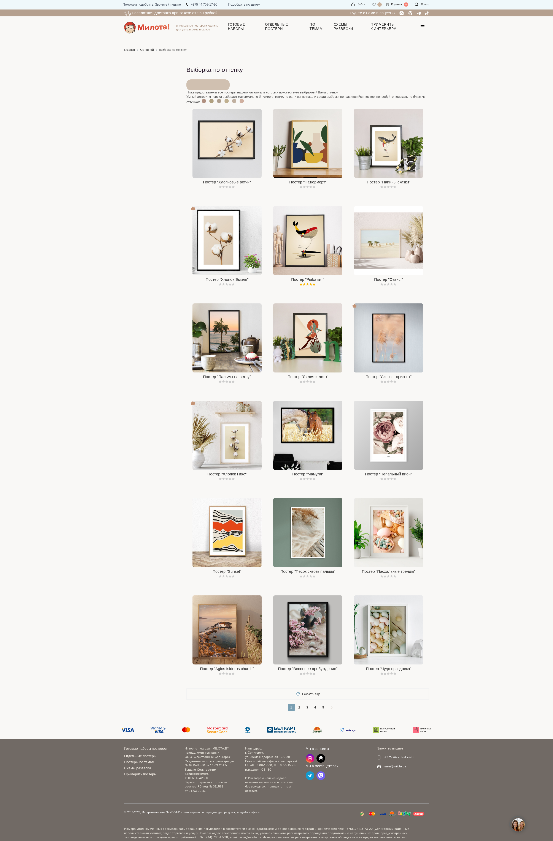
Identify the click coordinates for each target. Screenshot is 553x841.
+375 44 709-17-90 (398, 757)
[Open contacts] (518, 824)
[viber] (320, 775)
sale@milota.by (395, 766)
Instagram (310, 758)
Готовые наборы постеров (145, 748)
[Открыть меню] (422, 27)
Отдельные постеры (140, 756)
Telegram (310, 775)
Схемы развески (137, 768)
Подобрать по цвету (244, 4)
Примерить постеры (140, 774)
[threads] (320, 758)
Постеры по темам (139, 762)
